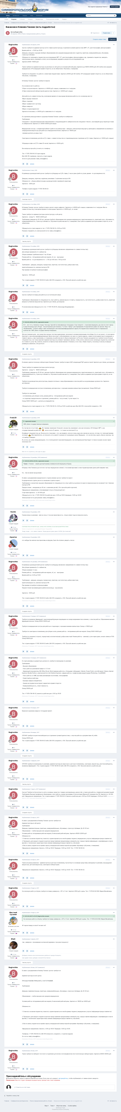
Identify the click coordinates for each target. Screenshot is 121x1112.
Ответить (112, 39)
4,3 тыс (14, 954)
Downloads (39, 15)
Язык (46, 1105)
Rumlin (13, 512)
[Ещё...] (114, 45)
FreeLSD (13, 418)
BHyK (13, 939)
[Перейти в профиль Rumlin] (14, 518)
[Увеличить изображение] (40, 428)
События (22, 19)
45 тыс (14, 527)
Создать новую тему (99, 39)
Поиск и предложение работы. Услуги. (34, 34)
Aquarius (13, 537)
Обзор (8, 15)
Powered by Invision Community (60, 1109)
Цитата (32, 164)
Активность (16, 15)
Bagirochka (18, 32)
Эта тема (108, 15)
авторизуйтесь (63, 1078)
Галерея (30, 19)
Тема (52, 1105)
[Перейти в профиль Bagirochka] (8, 33)
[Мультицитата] (23, 164)
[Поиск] (115, 15)
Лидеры (64, 19)
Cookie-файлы (72, 1105)
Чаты (31, 15)
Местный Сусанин (13, 913)
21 (14, 60)
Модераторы (39, 19)
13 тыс (14, 433)
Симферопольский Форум (24, 6)
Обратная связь (61, 1105)
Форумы (13, 19)
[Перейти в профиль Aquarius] (14, 543)
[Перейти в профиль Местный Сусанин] (14, 921)
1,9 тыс (14, 929)
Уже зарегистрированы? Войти (98, 6)
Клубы (6, 19)
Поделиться (95, 33)
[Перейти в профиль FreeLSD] (14, 424)
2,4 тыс (14, 552)
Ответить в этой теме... (23, 1087)
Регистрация (115, 6)
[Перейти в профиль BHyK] (14, 945)
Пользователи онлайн (52, 19)
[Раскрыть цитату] (24, 322)
